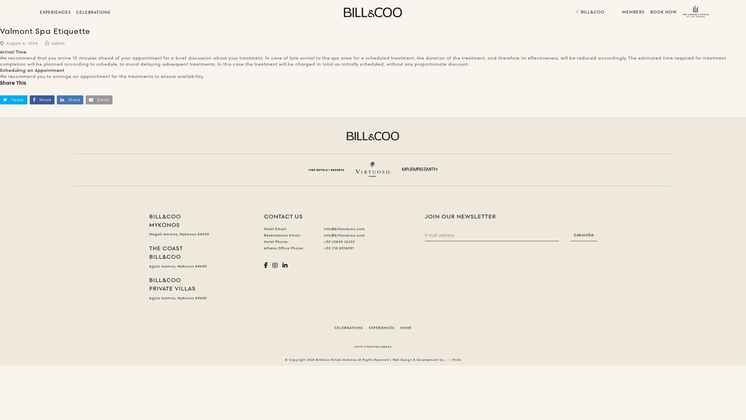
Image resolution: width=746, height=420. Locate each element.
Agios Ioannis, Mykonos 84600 (178, 266)
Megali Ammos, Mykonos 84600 (179, 234)
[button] (13, 99)
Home (406, 328)
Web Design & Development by (427, 360)
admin (58, 43)
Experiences (382, 328)
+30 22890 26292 (339, 241)
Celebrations (348, 328)
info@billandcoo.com (344, 229)
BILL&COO (592, 12)
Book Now (663, 12)
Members (633, 12)
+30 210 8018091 (339, 248)
